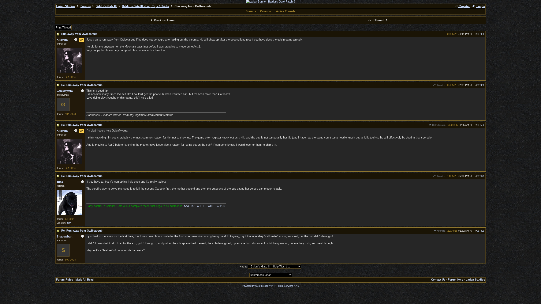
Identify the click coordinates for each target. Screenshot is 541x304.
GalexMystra (438, 125)
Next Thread (376, 20)
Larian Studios (65, 6)
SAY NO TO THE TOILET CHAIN (204, 206)
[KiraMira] (69, 72)
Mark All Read (84, 279)
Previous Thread (164, 20)
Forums (86, 6)
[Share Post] (471, 34)
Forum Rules (64, 279)
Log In (480, 6)
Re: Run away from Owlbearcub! (82, 85)
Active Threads (285, 11)
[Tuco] (69, 214)
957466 (480, 34)
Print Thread (63, 27)
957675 (480, 176)
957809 (480, 230)
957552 (480, 125)
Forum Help (455, 279)
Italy (69, 222)
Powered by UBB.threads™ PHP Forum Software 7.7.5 (270, 286)
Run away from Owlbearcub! (79, 33)
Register (464, 6)
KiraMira (440, 85)
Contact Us (438, 279)
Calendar (266, 11)
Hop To (243, 266)
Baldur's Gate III (106, 6)
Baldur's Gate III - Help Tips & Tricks (145, 6)
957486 (480, 85)
